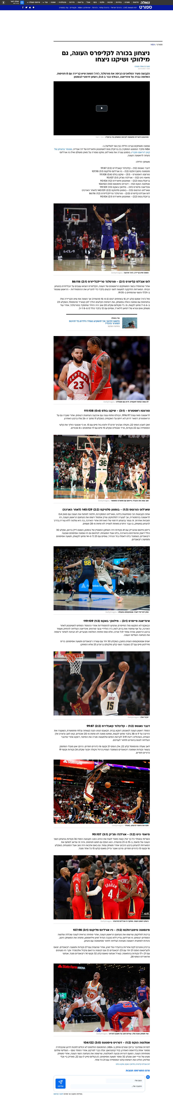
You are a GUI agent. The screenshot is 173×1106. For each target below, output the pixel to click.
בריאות (80, 2)
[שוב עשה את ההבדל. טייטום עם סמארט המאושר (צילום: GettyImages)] (102, 469)
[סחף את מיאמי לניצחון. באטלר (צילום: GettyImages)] (102, 794)
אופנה (53, 2)
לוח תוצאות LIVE (130, 8)
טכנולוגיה (62, 2)
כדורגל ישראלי (116, 8)
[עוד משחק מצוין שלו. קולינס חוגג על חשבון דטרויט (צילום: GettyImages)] (102, 1000)
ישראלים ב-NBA (84, 8)
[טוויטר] (26, 7)
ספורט (127, 2)
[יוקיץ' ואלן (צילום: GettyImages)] (102, 685)
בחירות (119, 2)
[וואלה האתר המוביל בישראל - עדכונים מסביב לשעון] (145, 2)
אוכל (88, 2)
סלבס (102, 2)
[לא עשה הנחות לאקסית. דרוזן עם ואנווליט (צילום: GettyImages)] (102, 370)
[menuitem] (134, 2)
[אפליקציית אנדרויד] (33, 7)
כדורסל (95, 8)
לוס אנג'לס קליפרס (143, 1064)
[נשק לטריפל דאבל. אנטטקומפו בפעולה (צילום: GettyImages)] (102, 580)
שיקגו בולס (120, 1064)
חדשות (136, 2)
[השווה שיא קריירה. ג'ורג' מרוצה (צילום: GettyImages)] (102, 239)
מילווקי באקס (130, 1064)
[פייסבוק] (22, 7)
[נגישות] (3, 2)
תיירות (72, 2)
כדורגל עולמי (104, 8)
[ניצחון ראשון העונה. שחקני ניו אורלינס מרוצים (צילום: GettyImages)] (102, 889)
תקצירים (73, 8)
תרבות (110, 2)
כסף (95, 2)
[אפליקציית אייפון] (30, 7)
